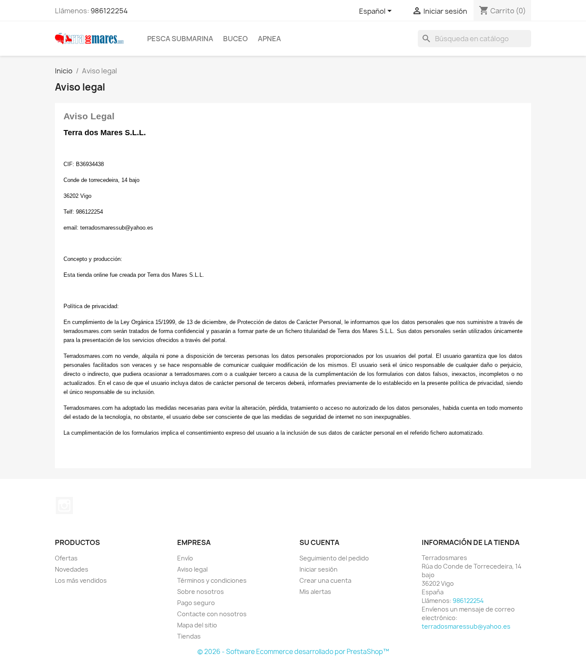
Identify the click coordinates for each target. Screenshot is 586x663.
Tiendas (189, 636)
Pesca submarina (180, 38)
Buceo (235, 38)
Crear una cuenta (325, 580)
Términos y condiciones (212, 580)
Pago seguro (196, 603)
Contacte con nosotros (212, 614)
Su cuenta (319, 542)
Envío (185, 558)
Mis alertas (315, 591)
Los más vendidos (81, 580)
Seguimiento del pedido (334, 558)
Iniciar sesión (318, 569)
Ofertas (66, 558)
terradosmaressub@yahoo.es (466, 626)
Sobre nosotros (200, 591)
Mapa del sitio (197, 625)
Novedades (71, 569)
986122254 (109, 10)
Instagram (64, 505)
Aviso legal (192, 569)
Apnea (269, 38)
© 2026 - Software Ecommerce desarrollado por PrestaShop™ (293, 651)
